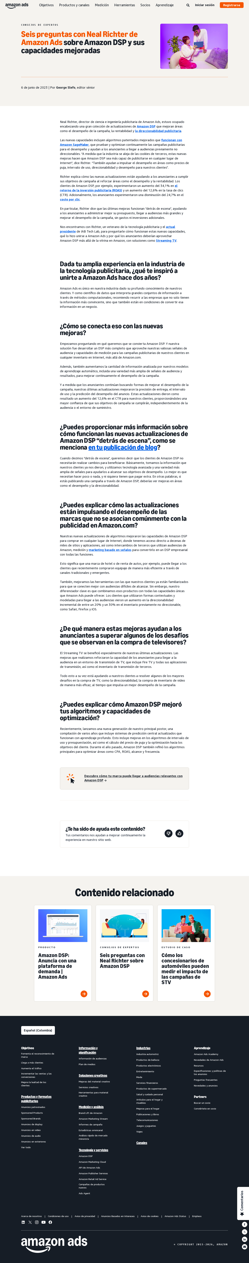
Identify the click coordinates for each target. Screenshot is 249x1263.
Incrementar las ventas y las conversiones (36, 1075)
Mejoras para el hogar (147, 1108)
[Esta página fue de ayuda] (179, 834)
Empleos (197, 1216)
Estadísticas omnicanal (91, 1130)
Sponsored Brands (31, 1118)
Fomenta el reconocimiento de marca (37, 1055)
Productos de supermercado (151, 1088)
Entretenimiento (145, 1071)
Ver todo (26, 1147)
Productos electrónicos (148, 1065)
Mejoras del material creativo (94, 1081)
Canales (141, 1143)
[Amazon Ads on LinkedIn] (23, 1223)
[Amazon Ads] (14, 5)
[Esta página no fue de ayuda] (168, 834)
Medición (102, 5)
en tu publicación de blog (122, 447)
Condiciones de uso (58, 1216)
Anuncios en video (31, 1130)
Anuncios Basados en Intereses (118, 1216)
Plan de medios (87, 1064)
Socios (145, 5)
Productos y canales (74, 5)
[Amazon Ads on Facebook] (50, 1223)
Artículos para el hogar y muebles (149, 1101)
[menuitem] (38, 1120)
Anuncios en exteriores (33, 1141)
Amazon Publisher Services (93, 1173)
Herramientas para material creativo (93, 1094)
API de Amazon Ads (89, 1167)
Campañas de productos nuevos (92, 1186)
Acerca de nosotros (31, 1216)
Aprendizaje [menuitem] (202, 1048)
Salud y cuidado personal (149, 1094)
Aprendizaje (165, 5)
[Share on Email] (244, 1246)
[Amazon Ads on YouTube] (44, 1223)
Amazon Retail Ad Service (92, 1179)
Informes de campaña (90, 1124)
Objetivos (46, 5)
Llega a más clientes (32, 1062)
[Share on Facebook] (244, 1224)
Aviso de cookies (150, 1216)
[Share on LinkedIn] (244, 1239)
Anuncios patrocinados (33, 1107)
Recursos (199, 1065)
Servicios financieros (147, 1082)
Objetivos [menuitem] (27, 1048)
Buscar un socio (202, 1102)
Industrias (143, 1048)
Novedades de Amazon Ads (209, 1059)
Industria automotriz (147, 1054)
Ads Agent (84, 1193)
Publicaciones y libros (147, 1114)
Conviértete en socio (205, 1108)
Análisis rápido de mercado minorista (93, 1137)
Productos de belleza (147, 1059)
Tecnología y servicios (93, 1150)
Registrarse (231, 5)
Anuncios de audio (31, 1135)
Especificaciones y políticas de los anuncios (210, 1072)
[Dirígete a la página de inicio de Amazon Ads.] (54, 1244)
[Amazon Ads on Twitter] (30, 1223)
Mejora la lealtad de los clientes (33, 1084)
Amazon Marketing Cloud (92, 1161)
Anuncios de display (31, 1124)
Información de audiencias (93, 1058)
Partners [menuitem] (200, 1097)
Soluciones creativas (93, 1075)
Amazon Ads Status (175, 1216)
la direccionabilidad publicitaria (158, 131)
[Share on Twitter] (244, 1232)
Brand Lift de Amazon (90, 1112)
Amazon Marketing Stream (93, 1118)
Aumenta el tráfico (31, 1068)
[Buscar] (188, 5)
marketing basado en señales (110, 550)
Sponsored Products (32, 1112)
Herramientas (124, 5)
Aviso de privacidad (85, 1216)
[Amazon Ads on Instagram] (37, 1223)
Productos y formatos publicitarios (36, 1099)
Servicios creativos (88, 1087)
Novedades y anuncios (206, 1085)
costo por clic (70, 199)
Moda (139, 1077)
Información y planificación (88, 1050)
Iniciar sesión (204, 5)
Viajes (139, 1131)
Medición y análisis (91, 1107)
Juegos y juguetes (146, 1125)
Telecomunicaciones (147, 1120)
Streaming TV (166, 240)
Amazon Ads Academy (206, 1054)
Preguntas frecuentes (205, 1079)
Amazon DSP (146, 126)
